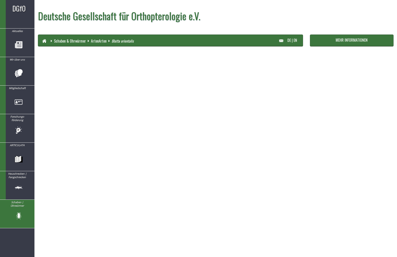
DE (289, 40)
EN (295, 40)
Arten (95, 40)
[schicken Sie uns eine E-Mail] (283, 40)
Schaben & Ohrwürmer (70, 40)
